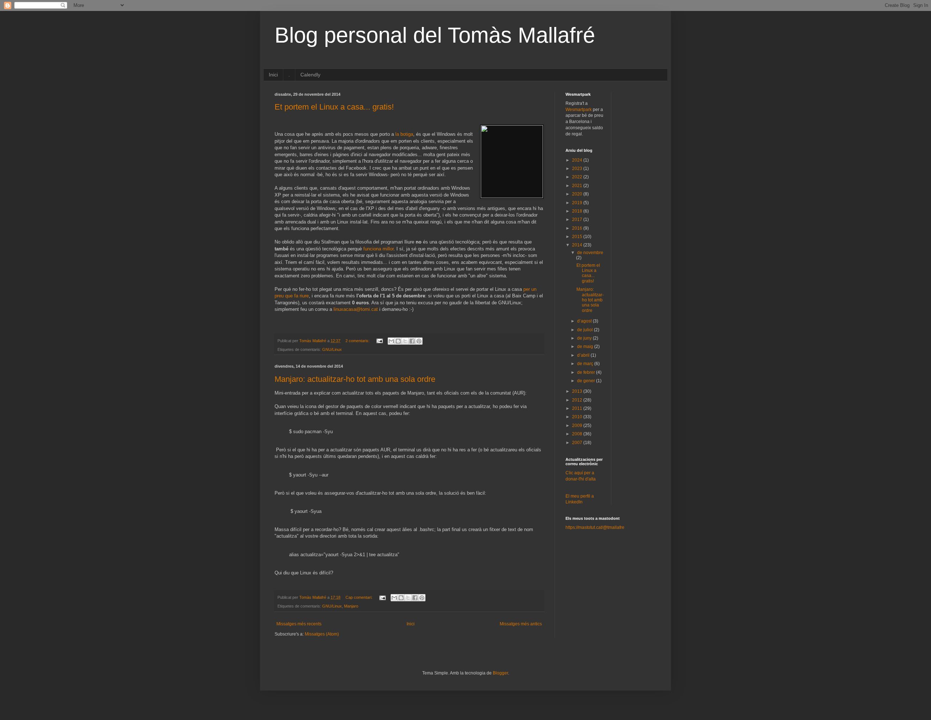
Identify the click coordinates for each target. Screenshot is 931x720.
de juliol (585, 329)
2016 (577, 228)
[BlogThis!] (398, 341)
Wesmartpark (579, 109)
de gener (586, 380)
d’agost (585, 321)
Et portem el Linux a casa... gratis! (334, 106)
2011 (577, 408)
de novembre (590, 252)
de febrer (586, 372)
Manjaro (351, 606)
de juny (585, 338)
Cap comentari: (359, 597)
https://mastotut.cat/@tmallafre (595, 527)
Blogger (500, 673)
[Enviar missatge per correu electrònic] (379, 341)
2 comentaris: (358, 341)
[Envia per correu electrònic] (391, 341)
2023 (577, 168)
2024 (577, 160)
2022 (577, 176)
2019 (577, 202)
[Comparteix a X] (405, 341)
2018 (577, 211)
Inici (273, 75)
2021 (577, 185)
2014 (577, 245)
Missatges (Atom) (322, 634)
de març (585, 363)
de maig (585, 346)
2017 (577, 219)
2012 (577, 400)
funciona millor (378, 249)
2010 (577, 416)
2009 (577, 425)
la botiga (404, 134)
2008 (577, 433)
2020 (577, 194)
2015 (577, 236)
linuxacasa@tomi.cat (355, 309)
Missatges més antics (521, 623)
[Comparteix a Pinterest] (419, 341)
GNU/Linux (332, 349)
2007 (577, 442)
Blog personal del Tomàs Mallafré (435, 35)
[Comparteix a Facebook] (412, 341)
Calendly (310, 75)
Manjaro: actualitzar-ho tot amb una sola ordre (355, 379)
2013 (577, 391)
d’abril (584, 355)
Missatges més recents (298, 623)
